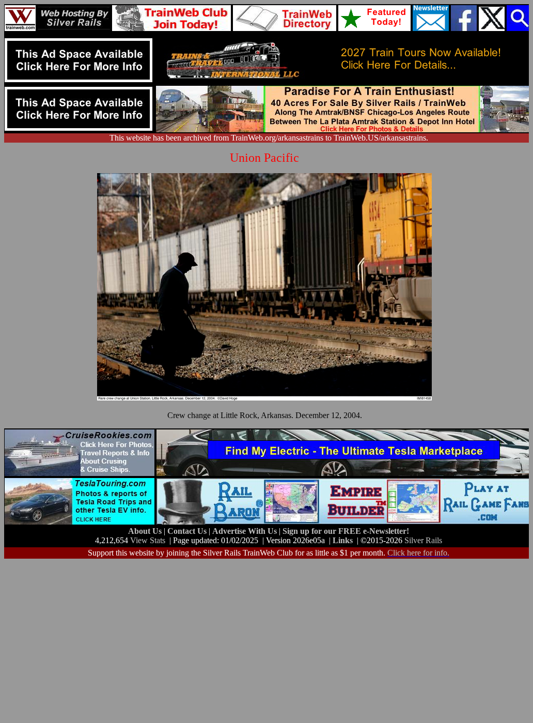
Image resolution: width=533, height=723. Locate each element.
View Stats (147, 540)
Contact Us (188, 531)
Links (343, 540)
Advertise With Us (245, 531)
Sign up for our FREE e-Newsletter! (346, 531)
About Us (146, 531)
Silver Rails (423, 540)
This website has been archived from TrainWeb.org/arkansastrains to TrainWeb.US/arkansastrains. (268, 137)
